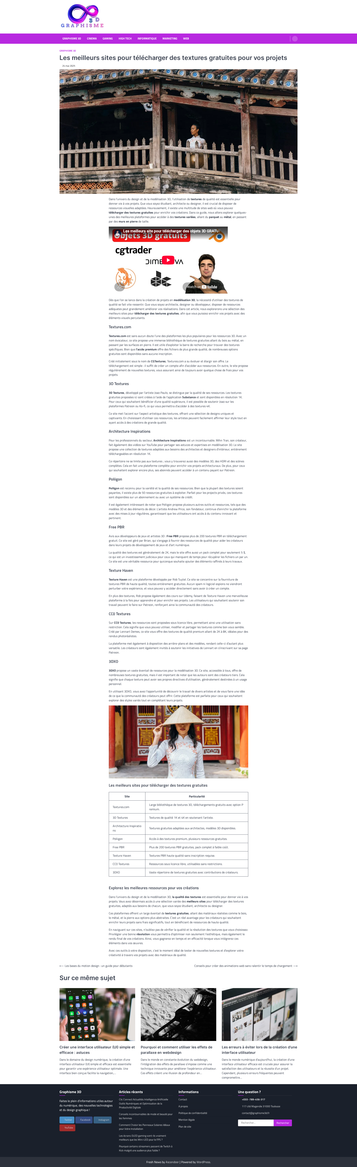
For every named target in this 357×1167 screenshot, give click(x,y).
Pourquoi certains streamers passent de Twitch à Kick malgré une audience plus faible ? (145, 1148)
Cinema (92, 38)
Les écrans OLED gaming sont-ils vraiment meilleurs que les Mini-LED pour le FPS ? (142, 1138)
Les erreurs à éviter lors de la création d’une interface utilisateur (259, 1050)
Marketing (170, 38)
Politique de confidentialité (192, 1113)
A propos (183, 1106)
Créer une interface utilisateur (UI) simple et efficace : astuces (97, 1050)
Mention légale (186, 1120)
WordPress (203, 1162)
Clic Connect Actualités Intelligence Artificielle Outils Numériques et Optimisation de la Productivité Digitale (143, 1103)
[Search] (295, 39)
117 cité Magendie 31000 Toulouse (261, 1106)
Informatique (147, 38)
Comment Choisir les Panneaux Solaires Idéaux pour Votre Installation (144, 1127)
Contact (182, 1099)
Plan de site (184, 1127)
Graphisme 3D (71, 38)
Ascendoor (172, 1162)
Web (186, 38)
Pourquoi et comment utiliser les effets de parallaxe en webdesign (176, 1050)
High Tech (125, 38)
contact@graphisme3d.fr (256, 1113)
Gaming (108, 38)
